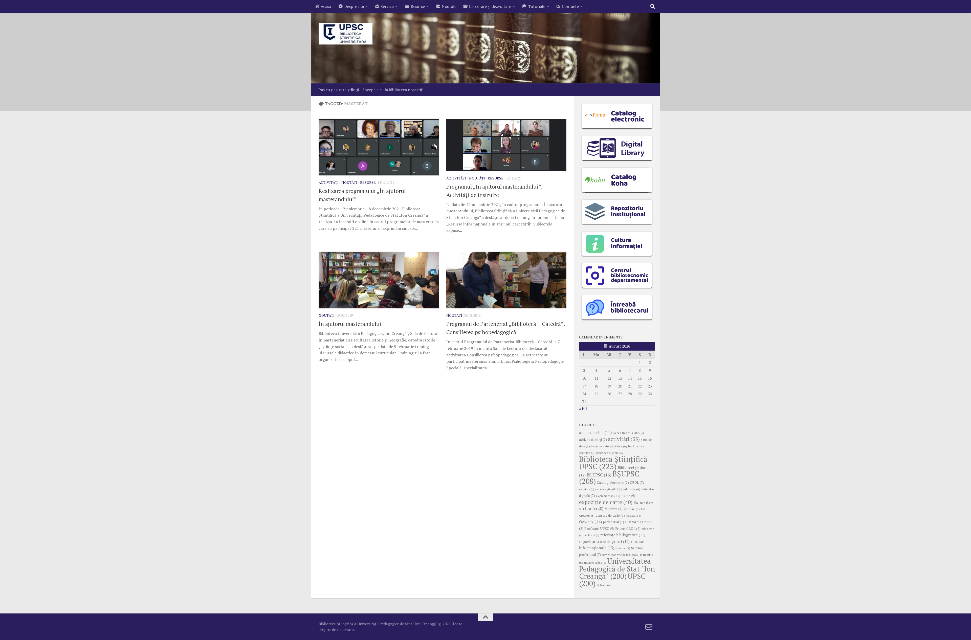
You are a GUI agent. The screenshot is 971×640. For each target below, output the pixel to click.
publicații (591, 535)
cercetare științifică (608, 489)
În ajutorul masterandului (350, 323)
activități (624, 439)
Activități (329, 182)
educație (631, 489)
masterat (633, 515)
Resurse (368, 182)
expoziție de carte (605, 502)
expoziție (625, 495)
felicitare (614, 509)
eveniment (605, 496)
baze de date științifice (609, 446)
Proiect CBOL (628, 529)
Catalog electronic (613, 483)
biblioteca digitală (609, 453)
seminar (622, 548)
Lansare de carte (610, 515)
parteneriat (613, 522)
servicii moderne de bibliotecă (622, 555)
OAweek (590, 521)
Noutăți (349, 182)
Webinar (604, 585)
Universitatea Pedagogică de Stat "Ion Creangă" (617, 568)
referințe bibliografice (622, 534)
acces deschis (595, 432)
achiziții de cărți (593, 440)
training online (595, 562)
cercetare (586, 489)
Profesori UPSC (599, 528)
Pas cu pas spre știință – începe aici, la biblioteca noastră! (370, 90)
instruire (632, 509)
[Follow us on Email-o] (648, 627)
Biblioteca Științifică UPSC (613, 462)
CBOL (637, 483)
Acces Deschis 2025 (628, 433)
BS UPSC (599, 475)
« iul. (583, 408)
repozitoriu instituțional (604, 541)
